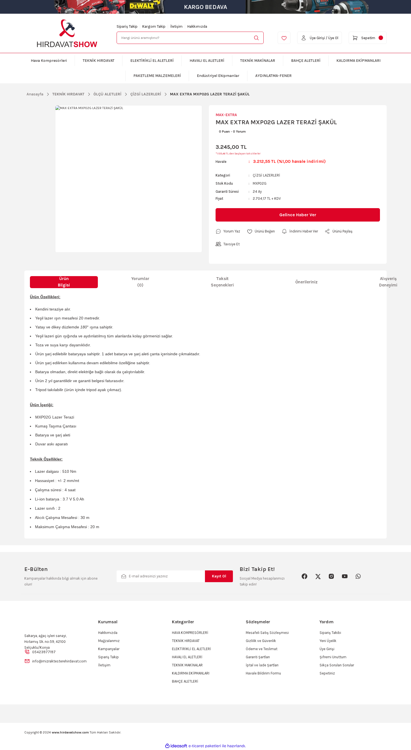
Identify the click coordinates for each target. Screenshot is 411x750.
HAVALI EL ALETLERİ (187, 657)
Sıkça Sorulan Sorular (337, 665)
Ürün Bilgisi (64, 282)
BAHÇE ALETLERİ (185, 681)
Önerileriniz (306, 282)
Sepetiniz (327, 673)
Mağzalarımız (109, 641)
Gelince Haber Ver (297, 214)
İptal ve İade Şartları (262, 665)
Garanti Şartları (258, 657)
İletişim (104, 665)
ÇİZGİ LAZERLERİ (266, 175)
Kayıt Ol (219, 576)
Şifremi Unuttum (333, 657)
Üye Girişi (327, 649)
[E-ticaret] (204, 746)
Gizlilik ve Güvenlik (261, 641)
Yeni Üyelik (328, 641)
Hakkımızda (107, 633)
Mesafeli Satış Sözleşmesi (267, 633)
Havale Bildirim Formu (263, 673)
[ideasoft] (176, 746)
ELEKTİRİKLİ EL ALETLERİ (191, 649)
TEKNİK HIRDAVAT (186, 641)
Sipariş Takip (108, 657)
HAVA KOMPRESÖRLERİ (190, 633)
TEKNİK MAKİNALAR (187, 665)
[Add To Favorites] (261, 231)
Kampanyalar (108, 649)
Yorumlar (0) (140, 282)
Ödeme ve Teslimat (261, 649)
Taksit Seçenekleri (222, 282)
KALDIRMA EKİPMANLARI (190, 673)
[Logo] (67, 33)
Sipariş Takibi (330, 633)
